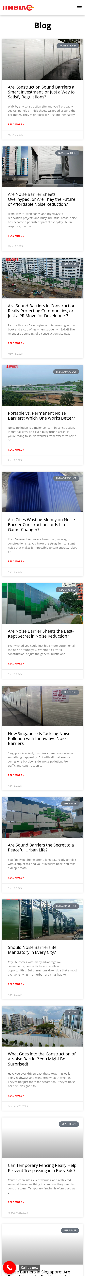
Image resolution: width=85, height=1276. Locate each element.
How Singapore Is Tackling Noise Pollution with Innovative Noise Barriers (39, 738)
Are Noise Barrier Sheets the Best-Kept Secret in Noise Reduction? (41, 633)
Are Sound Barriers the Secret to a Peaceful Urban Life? (41, 847)
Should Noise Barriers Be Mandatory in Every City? (32, 950)
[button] (79, 7)
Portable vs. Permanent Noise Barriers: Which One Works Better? (41, 415)
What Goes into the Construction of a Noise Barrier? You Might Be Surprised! (42, 1058)
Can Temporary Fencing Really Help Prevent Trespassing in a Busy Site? (42, 1168)
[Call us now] (9, 1267)
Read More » (16, 124)
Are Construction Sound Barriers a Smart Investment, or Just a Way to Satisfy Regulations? (41, 92)
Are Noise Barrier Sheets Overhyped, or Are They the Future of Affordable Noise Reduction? (41, 199)
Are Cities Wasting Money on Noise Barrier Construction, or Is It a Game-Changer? (41, 524)
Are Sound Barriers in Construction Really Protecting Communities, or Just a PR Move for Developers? (42, 310)
